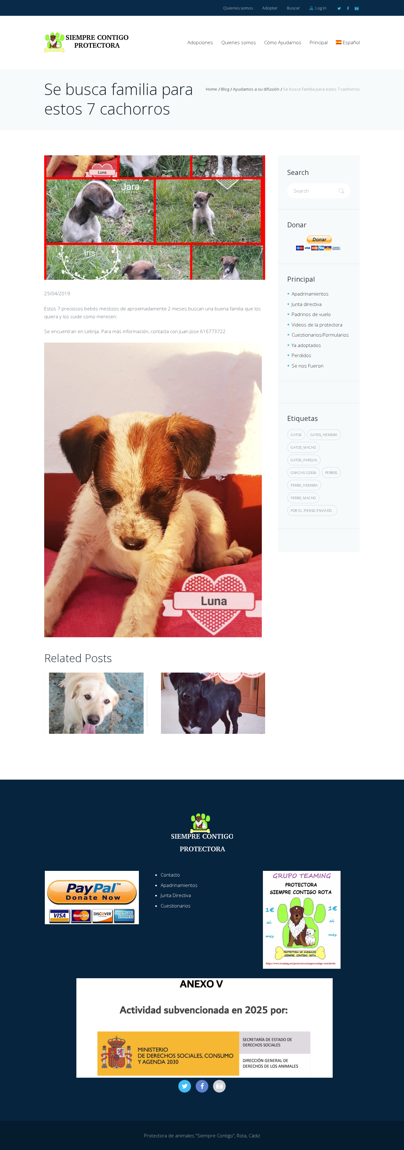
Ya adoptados (306, 345)
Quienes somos (238, 8)
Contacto (170, 874)
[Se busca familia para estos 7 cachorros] (154, 217)
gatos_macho (303, 447)
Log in (320, 8)
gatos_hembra (324, 434)
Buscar (293, 8)
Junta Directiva (176, 895)
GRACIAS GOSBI (304, 472)
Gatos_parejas (304, 460)
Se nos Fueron (308, 365)
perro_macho (303, 497)
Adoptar (269, 8)
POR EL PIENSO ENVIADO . (312, 510)
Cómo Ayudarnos (282, 42)
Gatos (296, 434)
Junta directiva (307, 304)
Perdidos (301, 355)
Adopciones (200, 42)
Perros (331, 472)
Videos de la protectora (317, 324)
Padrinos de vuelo (311, 314)
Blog (225, 89)
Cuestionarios (176, 905)
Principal (319, 42)
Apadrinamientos (310, 293)
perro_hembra (304, 485)
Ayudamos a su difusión (256, 89)
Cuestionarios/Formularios (320, 335)
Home (211, 89)
